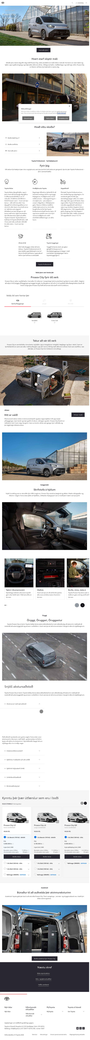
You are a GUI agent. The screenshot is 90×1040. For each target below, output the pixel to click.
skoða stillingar (61, 113)
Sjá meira (8, 597)
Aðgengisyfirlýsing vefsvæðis (77, 1034)
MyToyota (50, 1011)
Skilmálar (34, 1034)
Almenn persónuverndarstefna (58, 1034)
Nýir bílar (8, 1011)
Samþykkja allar (63, 118)
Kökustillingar (44, 1034)
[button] (53, 376)
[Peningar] (13, 844)
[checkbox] (5, 837)
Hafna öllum (50, 118)
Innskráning (80, 3)
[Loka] (69, 106)
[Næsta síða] (82, 605)
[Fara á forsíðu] (2, 2)
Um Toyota (71, 1011)
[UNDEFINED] (29, 850)
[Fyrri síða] (77, 605)
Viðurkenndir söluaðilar (30, 1014)
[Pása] (41, 711)
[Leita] (72, 3)
